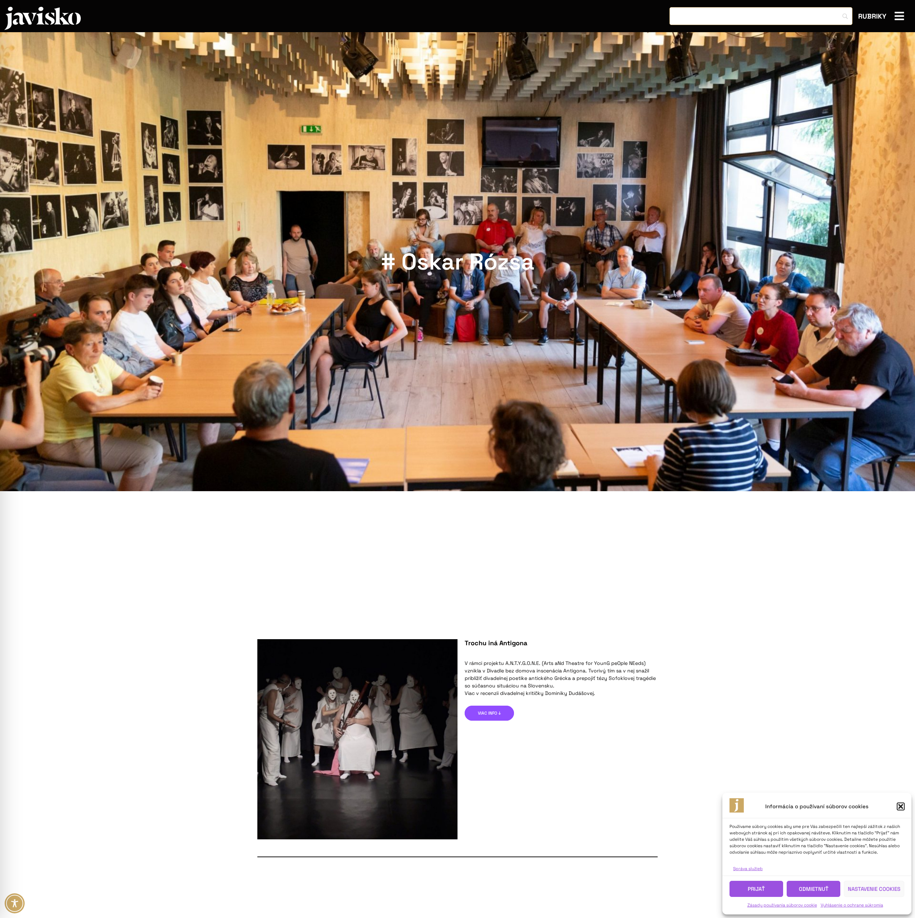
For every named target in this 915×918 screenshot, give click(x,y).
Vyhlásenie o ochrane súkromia (852, 905)
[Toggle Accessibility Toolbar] (14, 903)
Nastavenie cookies (874, 888)
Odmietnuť (814, 888)
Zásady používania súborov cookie (782, 905)
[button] (900, 806)
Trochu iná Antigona (496, 643)
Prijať (756, 888)
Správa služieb (748, 869)
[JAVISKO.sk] (42, 18)
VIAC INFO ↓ (489, 713)
